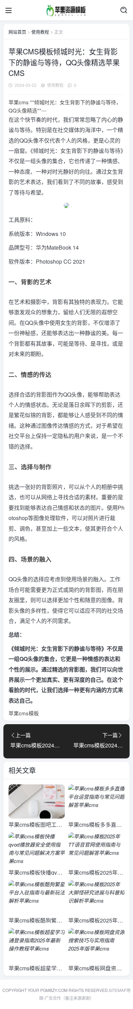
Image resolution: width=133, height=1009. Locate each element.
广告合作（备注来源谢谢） (69, 998)
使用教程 (40, 31)
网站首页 (17, 31)
